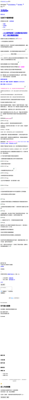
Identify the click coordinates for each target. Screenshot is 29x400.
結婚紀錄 (11, 278)
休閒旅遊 (11, 21)
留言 (12, 274)
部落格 (4, 25)
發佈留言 (3, 293)
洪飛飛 (2, 266)
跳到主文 (3, 14)
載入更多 (3, 284)
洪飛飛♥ (4, 10)
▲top (2, 282)
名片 (4, 27)
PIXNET (6, 379)
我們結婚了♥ (12, 279)
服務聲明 (14, 381)
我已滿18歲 (3, 397)
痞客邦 (9, 274)
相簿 (4, 23)
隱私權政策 (24, 379)
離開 (8, 397)
